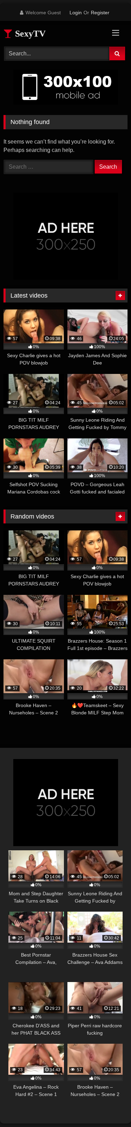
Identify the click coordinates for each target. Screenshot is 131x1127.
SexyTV (29, 34)
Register (100, 12)
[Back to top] (109, 1106)
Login (76, 12)
